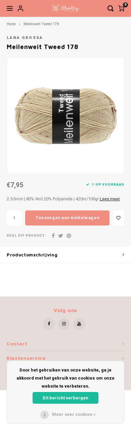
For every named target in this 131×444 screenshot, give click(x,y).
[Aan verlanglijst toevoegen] (118, 218)
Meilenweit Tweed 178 (41, 24)
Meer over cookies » (74, 414)
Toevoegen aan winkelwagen (67, 217)
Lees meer (110, 199)
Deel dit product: (26, 236)
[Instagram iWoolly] (64, 324)
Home (11, 24)
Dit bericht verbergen (65, 398)
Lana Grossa (25, 38)
